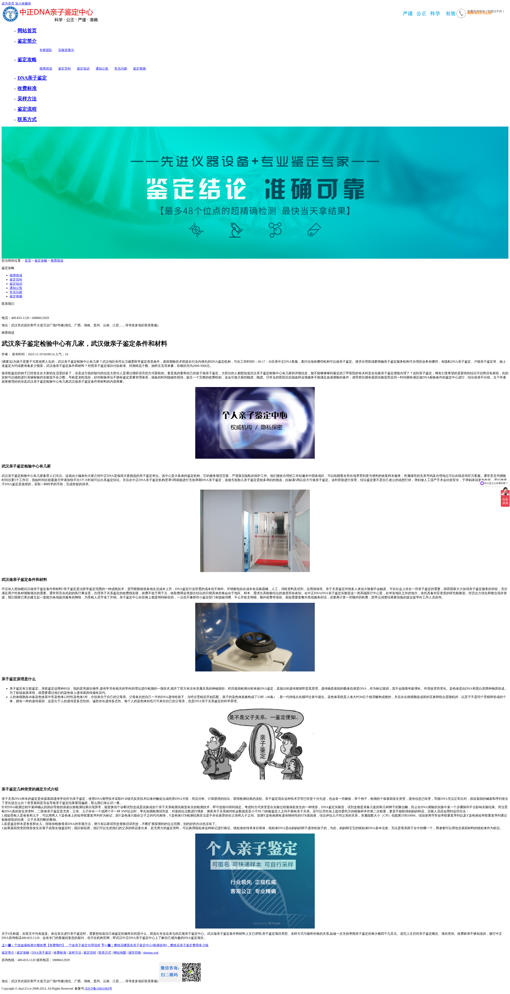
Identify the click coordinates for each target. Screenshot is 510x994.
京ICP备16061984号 (98, 988)
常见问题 (120, 68)
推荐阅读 (45, 68)
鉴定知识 (83, 68)
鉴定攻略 (27, 59)
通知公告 (102, 68)
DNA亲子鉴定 (32, 77)
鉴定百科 (64, 68)
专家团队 (45, 50)
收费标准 (27, 88)
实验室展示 (66, 50)
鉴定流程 (27, 109)
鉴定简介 (27, 41)
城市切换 (134, 952)
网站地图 (119, 952)
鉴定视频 (139, 68)
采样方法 (27, 98)
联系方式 (27, 119)
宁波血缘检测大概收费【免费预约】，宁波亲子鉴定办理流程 (51, 945)
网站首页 (27, 30)
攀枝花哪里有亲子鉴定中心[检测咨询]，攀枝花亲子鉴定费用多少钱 (154, 945)
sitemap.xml (150, 952)
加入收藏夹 (23, 3)
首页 (28, 260)
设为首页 (8, 3)
